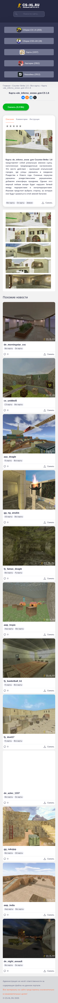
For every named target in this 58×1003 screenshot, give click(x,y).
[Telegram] (31, 97)
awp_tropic (10, 625)
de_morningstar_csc (15, 344)
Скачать (48, 203)
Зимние (30, 203)
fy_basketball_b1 (13, 681)
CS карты (8, 405)
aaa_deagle (10, 457)
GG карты (8, 517)
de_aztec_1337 (12, 793)
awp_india (9, 905)
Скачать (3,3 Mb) (16, 107)
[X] (35, 97)
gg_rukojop (10, 849)
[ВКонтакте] (23, 97)
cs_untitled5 (10, 401)
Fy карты (8, 461)
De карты (20, 203)
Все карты (10, 203)
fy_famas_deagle (13, 569)
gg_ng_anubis (11, 513)
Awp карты (9, 629)
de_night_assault (13, 961)
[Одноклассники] (27, 97)
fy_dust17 (9, 737)
